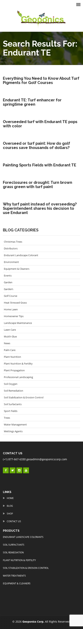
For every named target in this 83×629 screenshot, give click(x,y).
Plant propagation (14, 370)
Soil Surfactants (13, 404)
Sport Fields (10, 411)
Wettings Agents (13, 431)
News (7, 343)
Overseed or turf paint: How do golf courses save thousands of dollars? (36, 145)
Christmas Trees (13, 241)
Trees (7, 417)
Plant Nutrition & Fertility (18, 363)
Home (10, 498)
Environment (11, 262)
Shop (9, 513)
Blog (9, 505)
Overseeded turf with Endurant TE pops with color (40, 124)
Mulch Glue (10, 336)
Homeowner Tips (14, 316)
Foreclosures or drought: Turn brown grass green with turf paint (37, 184)
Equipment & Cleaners (16, 268)
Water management (15, 424)
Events (8, 275)
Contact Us (13, 521)
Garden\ (8, 289)
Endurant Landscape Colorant (21, 255)
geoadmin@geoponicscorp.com (46, 459)
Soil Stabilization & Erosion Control (23, 397)
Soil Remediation (13, 390)
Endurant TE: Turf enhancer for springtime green (32, 102)
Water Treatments (14, 575)
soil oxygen (10, 384)
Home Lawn (11, 309)
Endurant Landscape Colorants (23, 537)
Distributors (11, 248)
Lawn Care (10, 329)
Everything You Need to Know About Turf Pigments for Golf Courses (41, 80)
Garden (8, 282)
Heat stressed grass (15, 302)
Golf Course (10, 296)
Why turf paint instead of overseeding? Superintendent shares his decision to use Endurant (40, 208)
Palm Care (9, 350)
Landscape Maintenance (18, 323)
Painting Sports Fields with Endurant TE (39, 165)
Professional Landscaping (18, 377)
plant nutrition (12, 357)
